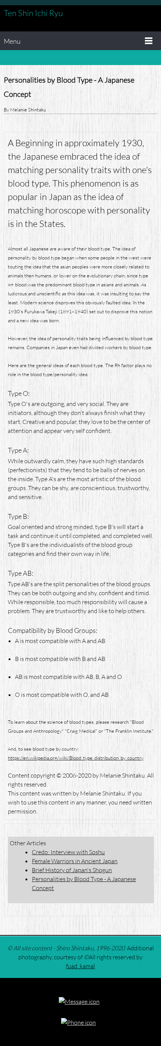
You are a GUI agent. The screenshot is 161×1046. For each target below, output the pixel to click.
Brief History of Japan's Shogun (72, 869)
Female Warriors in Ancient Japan (75, 860)
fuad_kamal (80, 965)
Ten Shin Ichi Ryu (33, 13)
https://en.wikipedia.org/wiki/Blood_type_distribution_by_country (75, 758)
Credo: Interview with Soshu (68, 851)
